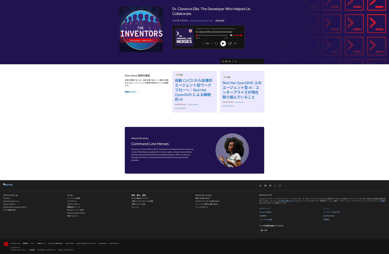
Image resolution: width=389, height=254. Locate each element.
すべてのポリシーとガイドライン (46, 250)
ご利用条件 (32, 250)
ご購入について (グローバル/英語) (142, 201)
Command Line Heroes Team (201, 20)
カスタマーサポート (73, 204)
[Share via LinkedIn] (229, 61)
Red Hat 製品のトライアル (139, 198)
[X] (275, 186)
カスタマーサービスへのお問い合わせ (207, 201)
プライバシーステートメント (18, 250)
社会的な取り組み (329, 216)
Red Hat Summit (114, 243)
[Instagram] (280, 186)
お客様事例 (262, 216)
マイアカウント (72, 201)
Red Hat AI (6, 198)
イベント (32, 243)
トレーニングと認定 (73, 198)
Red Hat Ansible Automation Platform (15, 207)
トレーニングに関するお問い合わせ (206, 204)
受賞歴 (382, 201)
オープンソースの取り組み (331, 212)
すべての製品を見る (9, 210)
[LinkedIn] (260, 186)
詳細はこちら (130, 92)
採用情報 (326, 220)
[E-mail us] (236, 61)
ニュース (326, 208)
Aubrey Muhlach (193, 104)
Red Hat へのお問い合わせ (55, 243)
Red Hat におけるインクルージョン (86, 243)
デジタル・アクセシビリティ (66, 250)
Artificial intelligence (180, 108)
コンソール (134, 207)
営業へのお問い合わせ (202, 198)
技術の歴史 (219, 20)
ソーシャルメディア (201, 207)
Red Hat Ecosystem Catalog (76, 213)
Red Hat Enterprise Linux (11, 201)
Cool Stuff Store (102, 243)
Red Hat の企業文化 (265, 212)
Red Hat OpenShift (9, 204)
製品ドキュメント (73, 216)
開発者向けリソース (73, 207)
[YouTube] (265, 186)
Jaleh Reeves (239, 102)
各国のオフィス (41, 243)
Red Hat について (264, 208)
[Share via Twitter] (232, 61)
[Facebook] (270, 186)
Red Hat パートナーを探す (75, 210)
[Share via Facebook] (226, 61)
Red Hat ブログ (69, 243)
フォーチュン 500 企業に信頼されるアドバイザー (285, 201)
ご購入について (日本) (138, 204)
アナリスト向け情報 (265, 220)
